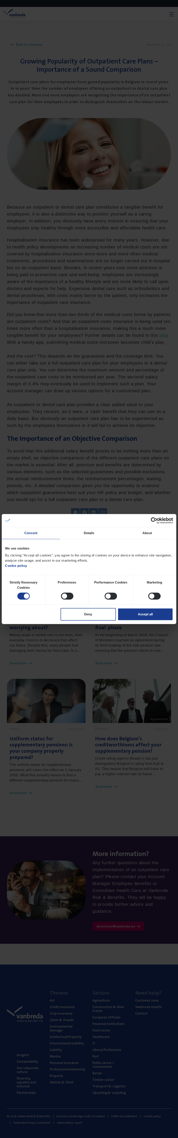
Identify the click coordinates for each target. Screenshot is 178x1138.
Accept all (145, 614)
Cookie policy (16, 565)
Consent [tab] (30, 533)
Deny (88, 614)
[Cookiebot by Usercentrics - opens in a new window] (154, 520)
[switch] (67, 596)
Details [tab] (89, 533)
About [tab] (147, 533)
